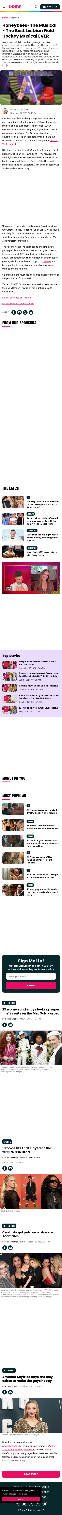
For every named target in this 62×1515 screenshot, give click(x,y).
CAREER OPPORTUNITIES (37, 1487)
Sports (7, 1141)
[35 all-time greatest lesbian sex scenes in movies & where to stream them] (13, 841)
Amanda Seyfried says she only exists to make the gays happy (27, 1379)
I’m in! (31, 985)
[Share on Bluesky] (31, 312)
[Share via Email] (19, 312)
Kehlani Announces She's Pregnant (38, 685)
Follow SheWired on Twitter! (16, 297)
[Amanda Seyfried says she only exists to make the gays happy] (31, 1415)
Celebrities (32, 530)
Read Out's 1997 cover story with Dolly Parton (42, 554)
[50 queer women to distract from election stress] (9, 664)
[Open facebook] (17, 1504)
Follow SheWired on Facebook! (18, 303)
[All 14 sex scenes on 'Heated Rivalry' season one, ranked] (13, 809)
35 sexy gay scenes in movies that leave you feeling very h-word (43, 892)
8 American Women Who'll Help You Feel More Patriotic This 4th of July (38, 675)
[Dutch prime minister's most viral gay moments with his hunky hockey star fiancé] (13, 518)
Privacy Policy (7, 1494)
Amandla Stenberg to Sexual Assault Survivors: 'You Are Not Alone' (39, 697)
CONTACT (18, 1487)
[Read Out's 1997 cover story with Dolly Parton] (13, 551)
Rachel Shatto (11, 1019)
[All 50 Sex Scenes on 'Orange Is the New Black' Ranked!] (13, 873)
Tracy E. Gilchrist (20, 109)
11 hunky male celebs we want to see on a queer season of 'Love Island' (43, 504)
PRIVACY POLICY (41, 1492)
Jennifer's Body (15, 1449)
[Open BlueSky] (24, 1504)
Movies (30, 821)
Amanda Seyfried (11, 1446)
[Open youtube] (45, 1504)
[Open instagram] (38, 1504)
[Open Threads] (31, 1504)
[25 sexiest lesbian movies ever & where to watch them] (13, 824)
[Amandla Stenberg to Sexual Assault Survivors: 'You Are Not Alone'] (9, 698)
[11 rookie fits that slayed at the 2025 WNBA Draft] (31, 1191)
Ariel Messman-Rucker (15, 1157)
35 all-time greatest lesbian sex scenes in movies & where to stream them (43, 843)
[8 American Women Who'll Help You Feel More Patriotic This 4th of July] (9, 676)
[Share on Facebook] (13, 312)
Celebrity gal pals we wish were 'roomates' (27, 1234)
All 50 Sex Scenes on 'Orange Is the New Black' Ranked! (42, 876)
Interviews (9, 1370)
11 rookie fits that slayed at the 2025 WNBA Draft (26, 1150)
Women (15, 18)
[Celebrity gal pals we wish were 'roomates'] (31, 1270)
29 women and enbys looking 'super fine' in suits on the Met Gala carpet (30, 1011)
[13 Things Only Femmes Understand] (9, 709)
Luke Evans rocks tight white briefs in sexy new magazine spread (42, 537)
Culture (31, 514)
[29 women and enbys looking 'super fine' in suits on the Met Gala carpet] (31, 1047)
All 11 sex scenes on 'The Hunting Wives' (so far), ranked (39, 860)
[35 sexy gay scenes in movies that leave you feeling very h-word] (13, 889)
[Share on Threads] (25, 312)
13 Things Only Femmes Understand (38, 707)
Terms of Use (22, 1494)
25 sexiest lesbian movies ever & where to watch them (42, 827)
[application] (31, 578)
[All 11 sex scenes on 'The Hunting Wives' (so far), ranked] (13, 857)
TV (28, 497)
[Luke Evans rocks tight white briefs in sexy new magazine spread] (13, 535)
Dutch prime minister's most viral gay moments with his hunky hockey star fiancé (42, 521)
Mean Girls (29, 1449)
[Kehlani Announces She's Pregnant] (9, 687)
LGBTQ (46, 261)
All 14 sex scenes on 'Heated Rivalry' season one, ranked (42, 811)
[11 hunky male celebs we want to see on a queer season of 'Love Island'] (13, 502)
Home (5, 18)
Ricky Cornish (11, 1386)
